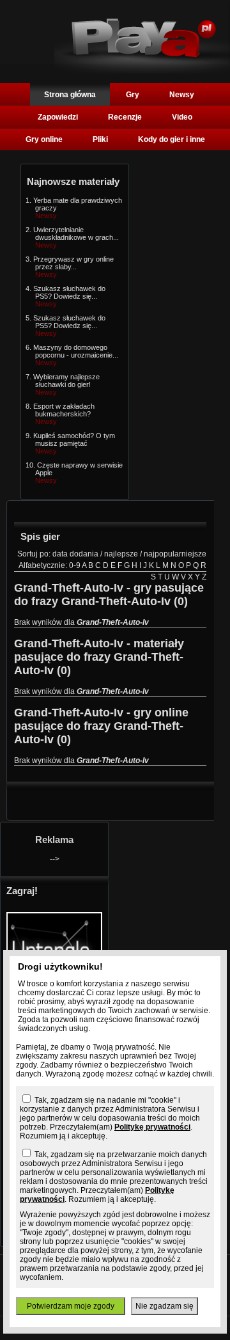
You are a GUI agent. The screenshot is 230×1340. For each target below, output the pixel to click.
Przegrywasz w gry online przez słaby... (73, 263)
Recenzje (125, 117)
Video (182, 117)
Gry (132, 94)
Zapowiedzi (58, 117)
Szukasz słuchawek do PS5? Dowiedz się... (69, 292)
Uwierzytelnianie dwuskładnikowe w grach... (76, 233)
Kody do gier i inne (171, 139)
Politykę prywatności (152, 1127)
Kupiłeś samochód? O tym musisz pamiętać (74, 439)
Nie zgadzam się (164, 1306)
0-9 (74, 565)
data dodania (75, 553)
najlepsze (121, 553)
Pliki (100, 139)
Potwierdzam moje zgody (70, 1306)
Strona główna (70, 94)
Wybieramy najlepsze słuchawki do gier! (66, 380)
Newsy (181, 94)
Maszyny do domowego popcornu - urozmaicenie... (75, 351)
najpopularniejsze (175, 553)
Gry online (44, 139)
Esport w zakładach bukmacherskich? (64, 410)
